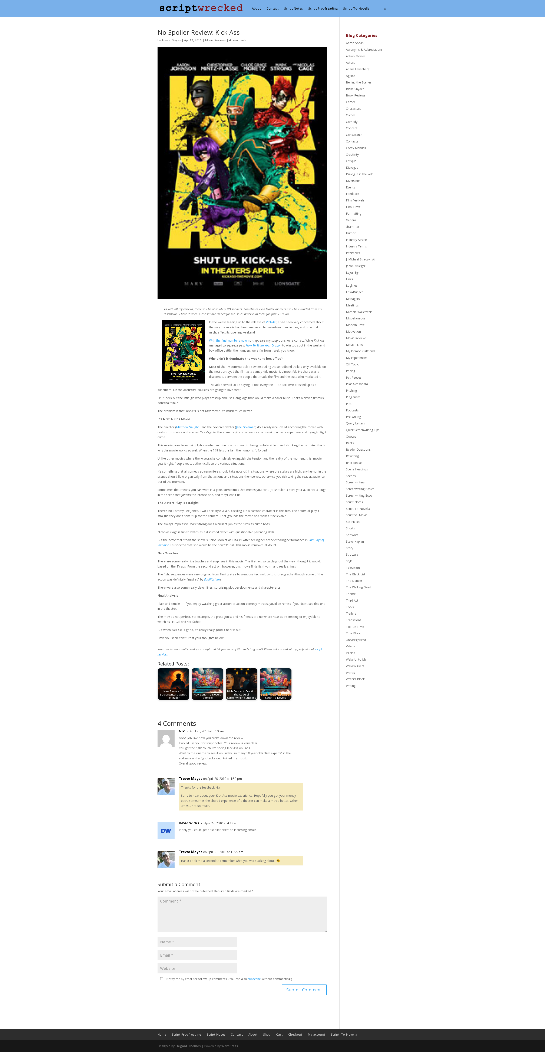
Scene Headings (357, 469)
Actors (350, 62)
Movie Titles (354, 345)
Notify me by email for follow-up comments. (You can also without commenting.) (228, 979)
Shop (267, 1034)
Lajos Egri (353, 272)
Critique (351, 161)
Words (350, 673)
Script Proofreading (323, 8)
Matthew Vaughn (187, 427)
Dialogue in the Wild (359, 174)
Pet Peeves (353, 377)
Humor (351, 233)
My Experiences (356, 358)
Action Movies (356, 56)
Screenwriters (355, 482)
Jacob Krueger (355, 266)
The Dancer (354, 581)
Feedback (352, 194)
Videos (350, 646)
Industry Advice (356, 240)
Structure (352, 554)
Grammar (352, 226)
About (256, 8)
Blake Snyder (355, 89)
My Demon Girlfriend (360, 351)
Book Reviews (356, 95)
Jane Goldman (245, 427)
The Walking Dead (358, 587)
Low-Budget (354, 292)
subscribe (254, 979)
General (351, 220)
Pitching (351, 390)
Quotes (351, 436)
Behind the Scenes (358, 82)
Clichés (351, 115)
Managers (353, 299)
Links (349, 279)
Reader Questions (358, 449)
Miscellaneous (356, 318)
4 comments (238, 40)
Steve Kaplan (355, 541)
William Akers (355, 666)
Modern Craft (355, 325)
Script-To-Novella (356, 8)
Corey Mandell (356, 148)
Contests (352, 141)
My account (316, 1034)
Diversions (353, 181)
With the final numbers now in (229, 340)
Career (350, 102)
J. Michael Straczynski (360, 259)
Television (353, 568)
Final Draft (353, 207)
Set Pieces (353, 522)
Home (162, 1034)
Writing (351, 686)
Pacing (350, 371)
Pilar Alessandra (357, 384)
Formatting (353, 213)
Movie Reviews (215, 40)
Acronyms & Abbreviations (364, 49)
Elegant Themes (188, 1046)
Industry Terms (356, 246)
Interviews (353, 253)
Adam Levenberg (357, 69)
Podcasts (352, 410)
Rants (350, 443)
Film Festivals (355, 200)
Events (350, 187)
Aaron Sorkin (355, 43)
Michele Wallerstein (359, 312)
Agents (351, 76)
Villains (350, 653)
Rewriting (352, 456)
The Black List (355, 574)
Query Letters (355, 423)
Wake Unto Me (356, 659)
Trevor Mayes (171, 40)
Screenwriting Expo (359, 495)
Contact (273, 8)
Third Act (352, 600)
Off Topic (352, 364)
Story (349, 548)
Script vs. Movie (356, 515)
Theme (351, 594)
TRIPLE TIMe (355, 627)
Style (349, 561)
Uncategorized (356, 640)
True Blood (353, 633)
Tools (350, 607)
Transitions (353, 620)
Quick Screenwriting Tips (363, 430)
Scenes (351, 476)
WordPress (229, 1046)
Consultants (354, 135)
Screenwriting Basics (360, 489)
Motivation (353, 331)
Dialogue (352, 167)
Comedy (351, 122)
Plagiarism (353, 397)
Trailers (351, 613)
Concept (351, 128)
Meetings (352, 305)
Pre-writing (353, 417)
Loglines (351, 285)
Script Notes (293, 8)
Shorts (350, 528)
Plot (348, 404)
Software (352, 535)
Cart (279, 1034)
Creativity (352, 154)
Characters (353, 108)
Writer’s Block (355, 679)
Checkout (295, 1034)
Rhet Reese (354, 463)
